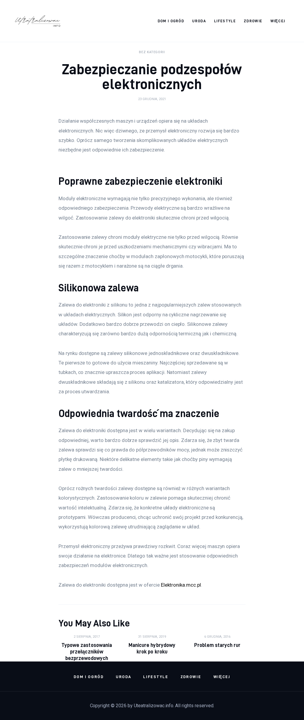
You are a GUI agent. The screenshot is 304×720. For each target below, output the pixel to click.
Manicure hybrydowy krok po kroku (152, 648)
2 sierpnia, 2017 (87, 637)
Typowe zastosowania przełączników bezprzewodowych (86, 651)
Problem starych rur (217, 645)
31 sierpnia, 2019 (152, 637)
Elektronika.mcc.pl (181, 585)
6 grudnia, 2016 (217, 637)
